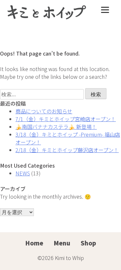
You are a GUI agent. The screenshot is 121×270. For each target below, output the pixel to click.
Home (34, 243)
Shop (88, 243)
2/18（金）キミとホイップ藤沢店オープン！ (67, 150)
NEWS (22, 173)
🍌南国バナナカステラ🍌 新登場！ (56, 126)
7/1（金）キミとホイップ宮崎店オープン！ (65, 119)
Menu (62, 243)
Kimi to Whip (69, 258)
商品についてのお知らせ (43, 111)
